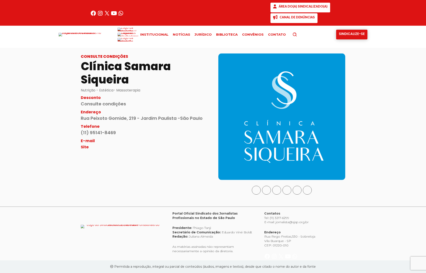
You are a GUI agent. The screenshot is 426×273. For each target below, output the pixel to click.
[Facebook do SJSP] (93, 15)
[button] (302, 34)
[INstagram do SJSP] (100, 15)
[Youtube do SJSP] (114, 15)
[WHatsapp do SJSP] (121, 15)
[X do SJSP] (107, 15)
